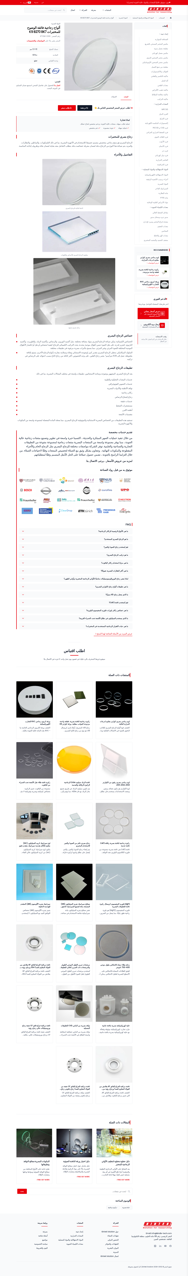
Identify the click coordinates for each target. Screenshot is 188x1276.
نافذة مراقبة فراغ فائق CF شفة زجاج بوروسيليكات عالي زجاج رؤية (36, 1026)
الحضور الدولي (113, 1240)
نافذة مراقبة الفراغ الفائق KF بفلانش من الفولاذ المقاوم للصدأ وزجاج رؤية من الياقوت (114, 1087)
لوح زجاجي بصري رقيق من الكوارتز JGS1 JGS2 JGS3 (116, 783)
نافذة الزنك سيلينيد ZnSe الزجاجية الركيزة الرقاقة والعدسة (77, 783)
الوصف (126, 97)
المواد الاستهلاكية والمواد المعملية (143, 18)
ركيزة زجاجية (112, 1207)
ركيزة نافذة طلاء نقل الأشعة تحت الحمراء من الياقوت (34, 783)
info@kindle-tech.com (162, 1233)
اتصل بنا (57, 85)
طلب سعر (65, 107)
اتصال (73, 10)
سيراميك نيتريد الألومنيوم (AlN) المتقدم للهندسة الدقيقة (35, 905)
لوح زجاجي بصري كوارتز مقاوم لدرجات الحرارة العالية (115, 722)
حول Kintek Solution (110, 1231)
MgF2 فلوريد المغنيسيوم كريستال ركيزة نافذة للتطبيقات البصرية (115, 905)
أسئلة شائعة (43, 1235)
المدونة (116, 1252)
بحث (22, 1191)
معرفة (93, 10)
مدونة (36, 2)
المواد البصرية (123, 18)
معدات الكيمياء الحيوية (75, 1244)
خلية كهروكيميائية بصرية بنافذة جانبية (116, 1025)
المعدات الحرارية (76, 1235)
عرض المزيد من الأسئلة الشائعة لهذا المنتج (114, 633)
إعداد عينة (79, 1231)
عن (42, 2)
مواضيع (45, 1240)
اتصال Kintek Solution (110, 1256)
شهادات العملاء (113, 1235)
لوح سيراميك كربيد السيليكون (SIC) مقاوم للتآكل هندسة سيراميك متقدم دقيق (34, 844)
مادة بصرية (125, 1207)
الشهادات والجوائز (112, 1244)
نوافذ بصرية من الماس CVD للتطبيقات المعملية (75, 1026)
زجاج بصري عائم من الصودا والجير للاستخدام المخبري (77, 844)
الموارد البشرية (113, 1248)
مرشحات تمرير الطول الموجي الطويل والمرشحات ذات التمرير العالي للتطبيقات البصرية (74, 966)
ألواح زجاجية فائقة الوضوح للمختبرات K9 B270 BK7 (97, 18)
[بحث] (65, 10)
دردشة (83, 107)
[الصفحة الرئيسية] (171, 18)
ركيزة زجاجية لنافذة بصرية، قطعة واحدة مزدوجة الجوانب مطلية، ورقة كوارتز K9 (75, 722)
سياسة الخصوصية (41, 1244)
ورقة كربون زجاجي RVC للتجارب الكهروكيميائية (37, 722)
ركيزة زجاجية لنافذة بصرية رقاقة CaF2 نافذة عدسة (115, 844)
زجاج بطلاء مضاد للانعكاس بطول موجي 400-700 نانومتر (115, 966)
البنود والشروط (42, 1248)
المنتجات (162, 18)
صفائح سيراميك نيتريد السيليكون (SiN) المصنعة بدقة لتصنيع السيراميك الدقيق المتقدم (75, 905)
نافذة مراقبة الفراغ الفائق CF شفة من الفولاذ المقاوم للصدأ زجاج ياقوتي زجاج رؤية (75, 1087)
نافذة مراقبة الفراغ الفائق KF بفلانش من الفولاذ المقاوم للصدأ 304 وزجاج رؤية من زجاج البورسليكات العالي (34, 966)
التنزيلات (114, 97)
